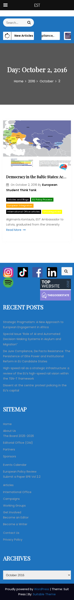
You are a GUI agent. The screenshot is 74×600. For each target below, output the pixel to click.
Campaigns (11, 499)
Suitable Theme (44, 594)
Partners (9, 449)
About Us (9, 431)
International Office (17, 492)
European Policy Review (19, 472)
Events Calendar (15, 465)
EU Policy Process (42, 199)
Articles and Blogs (18, 199)
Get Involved (12, 512)
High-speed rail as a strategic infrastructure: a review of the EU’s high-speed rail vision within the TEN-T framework (36, 373)
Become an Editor (16, 517)
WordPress (42, 589)
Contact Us (11, 533)
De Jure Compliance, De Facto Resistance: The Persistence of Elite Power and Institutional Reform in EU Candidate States (36, 356)
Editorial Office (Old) (18, 443)
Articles (8, 485)
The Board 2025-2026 (18, 436)
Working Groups (14, 506)
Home (7, 424)
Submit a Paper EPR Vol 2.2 (21, 477)
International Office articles (23, 211)
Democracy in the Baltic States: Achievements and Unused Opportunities (37, 176)
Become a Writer (15, 524)
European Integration (19, 205)
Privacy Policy (12, 540)
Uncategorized (52, 211)
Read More (13, 230)
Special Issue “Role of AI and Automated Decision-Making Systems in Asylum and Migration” (32, 339)
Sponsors (9, 456)
